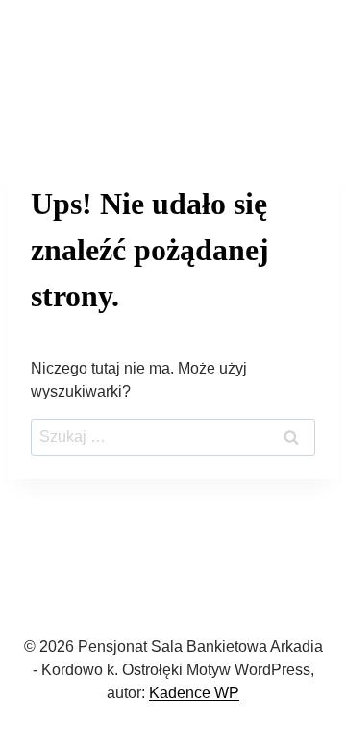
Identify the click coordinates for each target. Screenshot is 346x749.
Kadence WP (194, 693)
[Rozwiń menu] (303, 55)
